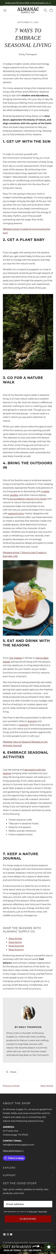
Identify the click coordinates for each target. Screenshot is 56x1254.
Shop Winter (15, 938)
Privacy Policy (43, 1211)
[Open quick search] (45, 10)
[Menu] (5, 10)
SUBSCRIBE (28, 1219)
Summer (24, 725)
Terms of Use (33, 1211)
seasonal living (16, 513)
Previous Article (11, 1086)
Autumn (32, 721)
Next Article (47, 1086)
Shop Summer (16, 945)
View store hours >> (13, 1150)
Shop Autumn (16, 949)
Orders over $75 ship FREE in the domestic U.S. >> (28, 3)
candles (14, 495)
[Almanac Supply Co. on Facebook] (4, 1234)
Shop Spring (15, 942)
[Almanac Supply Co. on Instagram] (8, 1234)
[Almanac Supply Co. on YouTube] (11, 1234)
